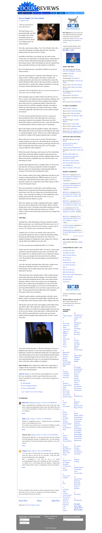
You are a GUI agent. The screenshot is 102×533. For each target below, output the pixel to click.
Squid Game (77, 425)
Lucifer (65, 510)
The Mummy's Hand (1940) (73, 116)
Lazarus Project (67, 495)
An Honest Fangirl (68, 225)
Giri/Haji (65, 439)
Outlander (77, 357)
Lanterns (65, 493)
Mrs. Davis (77, 334)
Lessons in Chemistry (66, 504)
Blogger (54, 528)
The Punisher (78, 390)
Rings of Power (78, 408)
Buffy (64, 366)
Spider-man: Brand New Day (72, 88)
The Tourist (77, 446)
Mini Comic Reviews (69, 270)
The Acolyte (66, 323)
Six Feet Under (78, 419)
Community (66, 373)
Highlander (66, 451)
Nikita (76, 348)
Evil (64, 404)
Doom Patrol (66, 395)
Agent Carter (66, 329)
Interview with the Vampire (67, 461)
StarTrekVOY (78, 438)
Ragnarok (77, 402)
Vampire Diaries (78, 467)
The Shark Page (67, 279)
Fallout (65, 412)
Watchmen (77, 481)
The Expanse (66, 406)
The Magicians (78, 315)
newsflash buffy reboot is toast (72, 232)
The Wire (76, 488)
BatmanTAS (66, 352)
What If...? (77, 487)
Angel (64, 343)
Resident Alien (78, 406)
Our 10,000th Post (68, 165)
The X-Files (77, 494)
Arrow (64, 345)
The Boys (65, 356)
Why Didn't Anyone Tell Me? (73, 150)
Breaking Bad (66, 364)
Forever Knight (38, 392)
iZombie (65, 470)
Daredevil (65, 383)
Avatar (64, 347)
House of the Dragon (66, 453)
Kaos (64, 483)
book (73, 40)
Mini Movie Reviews (69, 272)
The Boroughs (67, 362)
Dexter (65, 389)
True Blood (77, 450)
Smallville (77, 423)
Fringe (64, 426)
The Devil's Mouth (76, 85)
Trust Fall (71, 73)
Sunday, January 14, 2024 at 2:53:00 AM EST (38, 419)
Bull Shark (74, 129)
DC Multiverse (67, 257)
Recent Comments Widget (79, 236)
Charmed (65, 372)
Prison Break (77, 386)
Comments (24, 523)
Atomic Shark (75, 124)
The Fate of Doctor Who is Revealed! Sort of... (70, 144)
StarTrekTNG (78, 436)
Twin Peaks (77, 454)
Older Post (56, 500)
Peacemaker (77, 367)
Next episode (26, 383)
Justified (65, 478)
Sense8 (76, 413)
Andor (64, 341)
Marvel (65, 267)
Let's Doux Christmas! (69, 265)
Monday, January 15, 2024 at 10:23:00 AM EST (44, 435)
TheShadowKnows (68, 230)
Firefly (65, 416)
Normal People (78, 350)
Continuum (66, 375)
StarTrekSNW (78, 435)
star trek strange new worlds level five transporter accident (72, 176)
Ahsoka (65, 335)
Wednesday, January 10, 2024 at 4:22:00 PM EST (43, 402)
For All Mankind (65, 421)
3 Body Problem (67, 316)
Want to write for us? (51, 516)
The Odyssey (74, 95)
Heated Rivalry (67, 449)
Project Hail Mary (76, 102)
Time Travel (66, 282)
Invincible (65, 464)
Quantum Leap (78, 396)
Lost (64, 508)
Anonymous (66, 183)
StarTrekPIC (77, 433)
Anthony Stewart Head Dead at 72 (72, 147)
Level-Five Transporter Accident (72, 71)
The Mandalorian (77, 322)
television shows (78, 38)
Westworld (77, 485)
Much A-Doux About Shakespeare (72, 274)
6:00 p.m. (70, 76)
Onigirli (24, 451)
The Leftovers (67, 497)
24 (63, 318)
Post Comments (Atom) (33, 505)
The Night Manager (77, 345)
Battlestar (65, 354)
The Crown (66, 377)
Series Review (75, 78)
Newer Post (23, 500)
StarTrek (76, 427)
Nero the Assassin (76, 341)
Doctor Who (66, 391)
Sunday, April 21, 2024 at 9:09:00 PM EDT (39, 451)
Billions (65, 358)
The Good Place (67, 441)
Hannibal (65, 447)
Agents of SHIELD (65, 332)
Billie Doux (25, 403)
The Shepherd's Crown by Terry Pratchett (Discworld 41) (73, 132)
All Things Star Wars (69, 253)
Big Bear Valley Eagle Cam (70, 154)
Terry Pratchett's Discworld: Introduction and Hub (71, 157)
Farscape (65, 414)
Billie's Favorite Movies (69, 255)
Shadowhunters (78, 417)
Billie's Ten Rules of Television (71, 168)
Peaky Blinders (78, 369)
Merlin (76, 326)
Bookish (65, 360)
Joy (64, 208)
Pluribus (76, 379)
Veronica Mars (78, 473)
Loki (64, 507)
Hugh (23, 419)
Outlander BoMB (77, 360)
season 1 (30, 386)
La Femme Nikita (66, 490)
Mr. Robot (77, 332)
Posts (22, 520)
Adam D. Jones (23, 374)
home (29, 388)
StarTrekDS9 (77, 429)
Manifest (76, 325)
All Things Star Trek (68, 250)
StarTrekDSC (78, 431)
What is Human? (72, 108)
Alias (64, 337)
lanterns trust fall (68, 227)
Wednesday (77, 483)
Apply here (70, 305)
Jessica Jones (66, 476)
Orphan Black (78, 355)
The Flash (65, 418)
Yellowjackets (78, 500)
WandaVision (78, 479)
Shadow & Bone (78, 415)
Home (39, 500)
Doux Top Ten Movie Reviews (71, 163)
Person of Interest (76, 374)
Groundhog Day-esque (69, 262)
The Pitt (76, 377)
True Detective (78, 452)
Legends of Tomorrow (66, 500)
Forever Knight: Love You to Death (31, 18)
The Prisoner (77, 388)
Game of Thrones (65, 436)
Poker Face (77, 380)
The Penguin (77, 371)
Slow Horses (77, 421)
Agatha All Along (66, 326)
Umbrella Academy (76, 461)
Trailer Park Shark (76, 111)
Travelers (76, 448)
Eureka (65, 402)
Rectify (76, 404)
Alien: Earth (66, 339)
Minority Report (75, 113)
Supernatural (77, 440)
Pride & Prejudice (68, 277)
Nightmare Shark (76, 126)
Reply (23, 413)
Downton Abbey (67, 397)
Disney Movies (67, 260)
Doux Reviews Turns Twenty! (71, 160)
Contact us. (51, 518)
